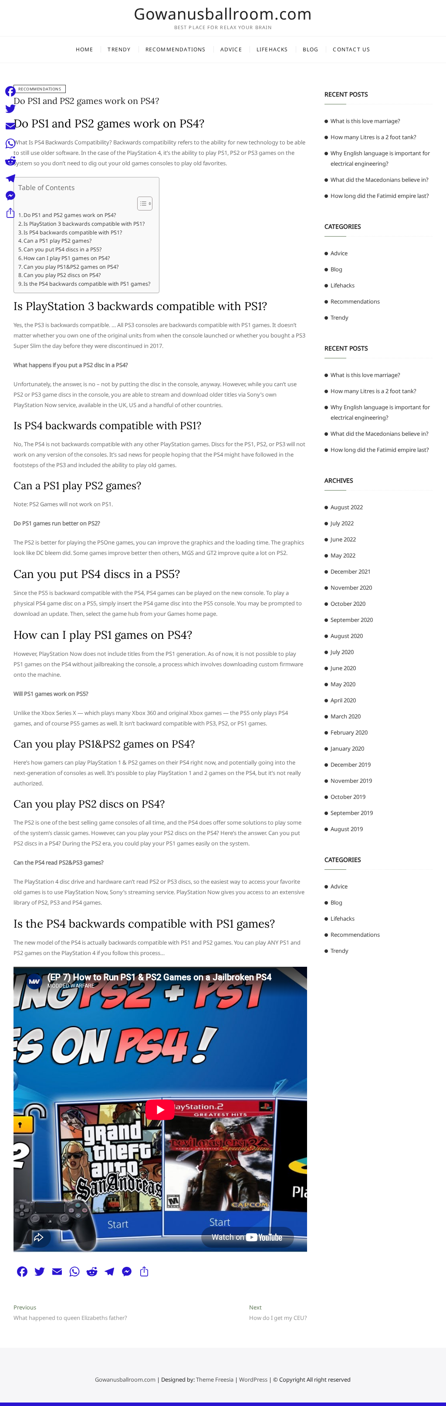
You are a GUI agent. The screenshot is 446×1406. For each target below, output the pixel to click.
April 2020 (343, 700)
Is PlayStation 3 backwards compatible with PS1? (84, 223)
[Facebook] (10, 91)
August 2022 (347, 507)
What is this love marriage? (365, 121)
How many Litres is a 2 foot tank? (373, 137)
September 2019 (352, 813)
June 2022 (343, 539)
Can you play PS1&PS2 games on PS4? (71, 267)
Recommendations (175, 49)
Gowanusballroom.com (223, 13)
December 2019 (351, 764)
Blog (311, 49)
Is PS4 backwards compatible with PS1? (73, 232)
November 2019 (351, 781)
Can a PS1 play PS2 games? (57, 240)
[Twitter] (10, 108)
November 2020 (351, 587)
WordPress (253, 1379)
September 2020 (352, 620)
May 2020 (343, 684)
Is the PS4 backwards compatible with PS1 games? (87, 283)
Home (85, 49)
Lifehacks (272, 49)
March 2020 (346, 716)
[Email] (10, 126)
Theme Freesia (214, 1379)
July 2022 (342, 523)
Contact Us (351, 49)
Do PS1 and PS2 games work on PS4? (86, 100)
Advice (231, 49)
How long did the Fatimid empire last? (380, 196)
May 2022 (343, 555)
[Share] (10, 213)
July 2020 (342, 652)
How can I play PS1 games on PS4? (67, 258)
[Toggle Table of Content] (140, 203)
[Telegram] (10, 178)
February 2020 (349, 732)
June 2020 (343, 668)
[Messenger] (10, 195)
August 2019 (347, 829)
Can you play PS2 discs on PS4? (62, 275)
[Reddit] (10, 161)
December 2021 (351, 571)
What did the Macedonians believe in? (380, 180)
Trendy (119, 49)
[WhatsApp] (10, 143)
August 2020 (347, 636)
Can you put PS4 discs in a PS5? (62, 249)
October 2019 (348, 797)
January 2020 (347, 748)
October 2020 (348, 604)
